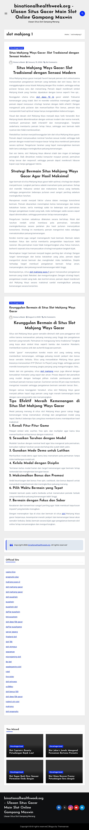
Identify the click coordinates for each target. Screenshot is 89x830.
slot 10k (9, 642)
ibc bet (9, 662)
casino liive (10, 572)
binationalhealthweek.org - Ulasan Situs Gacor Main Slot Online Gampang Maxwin (44, 12)
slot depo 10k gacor (14, 622)
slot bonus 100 (12, 692)
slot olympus (11, 647)
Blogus (52, 826)
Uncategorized (16, 48)
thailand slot (11, 637)
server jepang (12, 632)
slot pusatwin (12, 597)
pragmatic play (12, 577)
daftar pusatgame (14, 627)
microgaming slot (13, 657)
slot (63, 513)
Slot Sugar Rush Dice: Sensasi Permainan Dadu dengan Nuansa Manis (23, 778)
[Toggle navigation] (6, 13)
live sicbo (10, 677)
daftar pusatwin (13, 612)
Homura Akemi (19, 62)
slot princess (11, 682)
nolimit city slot (12, 702)
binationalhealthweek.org (39, 545)
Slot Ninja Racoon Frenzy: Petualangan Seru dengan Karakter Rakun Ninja (62, 778)
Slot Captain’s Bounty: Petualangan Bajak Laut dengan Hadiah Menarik (21, 753)
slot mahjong (46, 371)
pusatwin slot (12, 607)
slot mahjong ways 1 (39, 272)
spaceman (10, 652)
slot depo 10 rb (45, 97)
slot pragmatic (12, 711)
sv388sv (9, 687)
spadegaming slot (13, 667)
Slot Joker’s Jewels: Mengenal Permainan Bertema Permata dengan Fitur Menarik (63, 753)
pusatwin (10, 602)
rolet (8, 672)
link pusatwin (11, 617)
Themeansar (63, 826)
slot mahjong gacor (14, 587)
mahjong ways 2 (13, 582)
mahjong (10, 706)
